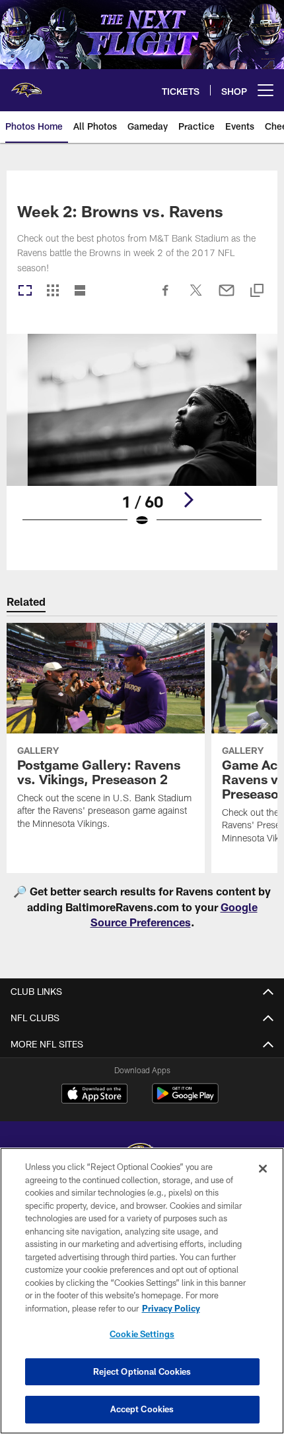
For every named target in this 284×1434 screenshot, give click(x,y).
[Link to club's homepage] (26, 84)
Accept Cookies (142, 1409)
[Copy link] (257, 291)
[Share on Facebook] (166, 297)
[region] (142, 1291)
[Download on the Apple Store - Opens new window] (94, 1095)
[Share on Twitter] (196, 297)
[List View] (80, 291)
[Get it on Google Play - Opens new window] (185, 1100)
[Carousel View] (25, 291)
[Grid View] (52, 291)
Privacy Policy (171, 1308)
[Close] (262, 1168)
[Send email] (226, 297)
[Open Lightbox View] (142, 439)
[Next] (188, 500)
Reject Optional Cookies (142, 1371)
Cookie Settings (142, 1334)
